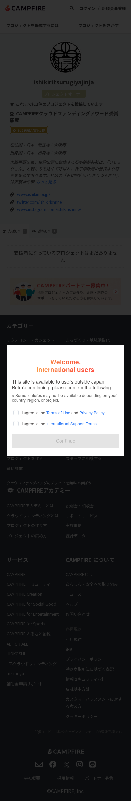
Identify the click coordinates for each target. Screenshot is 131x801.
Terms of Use (58, 412)
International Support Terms (71, 423)
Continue (65, 440)
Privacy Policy (91, 412)
